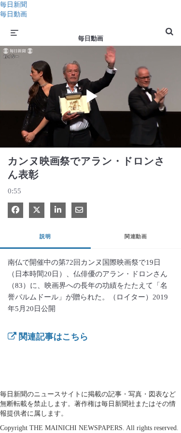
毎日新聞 (13, 4)
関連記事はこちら (52, 336)
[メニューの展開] (14, 32)
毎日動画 (13, 14)
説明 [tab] (45, 236)
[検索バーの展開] (169, 27)
